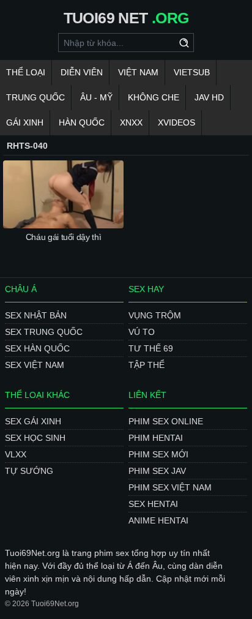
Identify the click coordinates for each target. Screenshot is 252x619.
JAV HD (209, 97)
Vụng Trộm (154, 315)
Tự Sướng (29, 471)
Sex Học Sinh (35, 438)
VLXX (15, 454)
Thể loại (25, 72)
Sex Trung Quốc (44, 332)
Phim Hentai (155, 438)
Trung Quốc (35, 97)
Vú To (141, 332)
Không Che (153, 97)
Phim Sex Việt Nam (170, 487)
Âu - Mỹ (96, 97)
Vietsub (192, 72)
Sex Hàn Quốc (37, 348)
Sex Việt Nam (34, 365)
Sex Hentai (153, 504)
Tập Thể (146, 365)
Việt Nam (138, 72)
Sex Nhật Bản (36, 315)
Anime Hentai (158, 520)
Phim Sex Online (165, 421)
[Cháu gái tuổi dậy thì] (63, 194)
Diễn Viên (82, 72)
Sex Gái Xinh (33, 421)
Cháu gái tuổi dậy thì (64, 237)
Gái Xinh (24, 122)
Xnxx (131, 122)
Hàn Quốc (82, 122)
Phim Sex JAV (157, 471)
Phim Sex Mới (158, 454)
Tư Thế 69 (150, 348)
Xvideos (176, 122)
